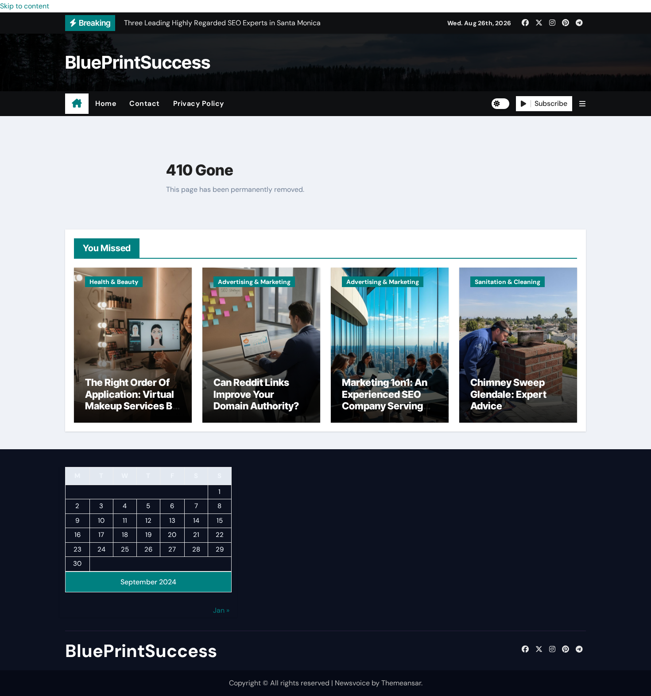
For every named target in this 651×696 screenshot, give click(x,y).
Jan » (221, 610)
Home (105, 103)
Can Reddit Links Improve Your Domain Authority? (256, 394)
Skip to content (24, 6)
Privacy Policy (198, 103)
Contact (144, 103)
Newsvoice (352, 683)
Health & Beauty (113, 282)
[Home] (77, 103)
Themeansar (401, 683)
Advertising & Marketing (254, 282)
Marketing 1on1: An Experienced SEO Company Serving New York (384, 400)
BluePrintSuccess (137, 62)
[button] (582, 104)
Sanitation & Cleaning (507, 282)
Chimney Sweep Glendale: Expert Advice (508, 394)
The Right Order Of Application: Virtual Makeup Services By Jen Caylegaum (131, 400)
